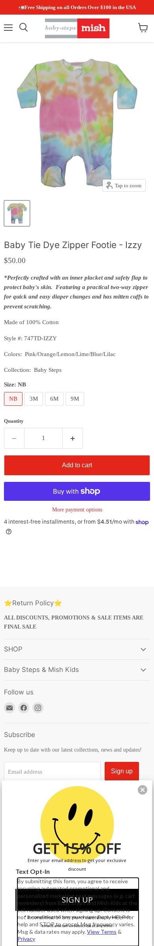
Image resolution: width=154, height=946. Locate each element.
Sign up (122, 771)
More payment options (77, 509)
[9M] (76, 408)
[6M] (55, 408)
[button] (142, 790)
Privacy (26, 938)
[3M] (34, 408)
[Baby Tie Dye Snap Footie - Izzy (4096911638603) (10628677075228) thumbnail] (17, 213)
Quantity (14, 421)
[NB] (14, 408)
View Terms (101, 931)
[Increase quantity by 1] (73, 438)
